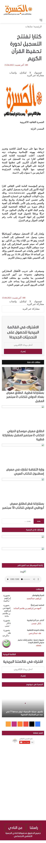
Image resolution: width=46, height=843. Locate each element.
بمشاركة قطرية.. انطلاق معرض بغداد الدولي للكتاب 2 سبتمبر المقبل (25, 397)
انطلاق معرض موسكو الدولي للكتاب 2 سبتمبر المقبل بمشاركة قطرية (23, 435)
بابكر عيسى (36, 623)
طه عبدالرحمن (35, 633)
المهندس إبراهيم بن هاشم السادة (27, 608)
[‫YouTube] (25, 724)
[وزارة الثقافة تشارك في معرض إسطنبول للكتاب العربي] (23, 455)
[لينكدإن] (40, 841)
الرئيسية (38, 26)
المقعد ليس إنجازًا (37, 605)
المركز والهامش (38, 595)
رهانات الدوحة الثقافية (35, 630)
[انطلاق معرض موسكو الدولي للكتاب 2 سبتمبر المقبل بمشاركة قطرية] (23, 417)
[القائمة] (41, 20)
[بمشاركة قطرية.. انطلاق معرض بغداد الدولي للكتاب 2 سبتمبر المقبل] (23, 379)
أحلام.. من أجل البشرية (35, 620)
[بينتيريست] (37, 841)
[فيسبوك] (45, 841)
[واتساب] (35, 841)
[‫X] (31, 724)
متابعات (28, 26)
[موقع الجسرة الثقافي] (18, 9)
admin (38, 645)
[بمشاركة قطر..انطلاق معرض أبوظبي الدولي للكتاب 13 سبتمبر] (23, 490)
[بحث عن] (5, 20)
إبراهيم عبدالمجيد (34, 598)
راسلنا (34, 828)
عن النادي (15, 828)
